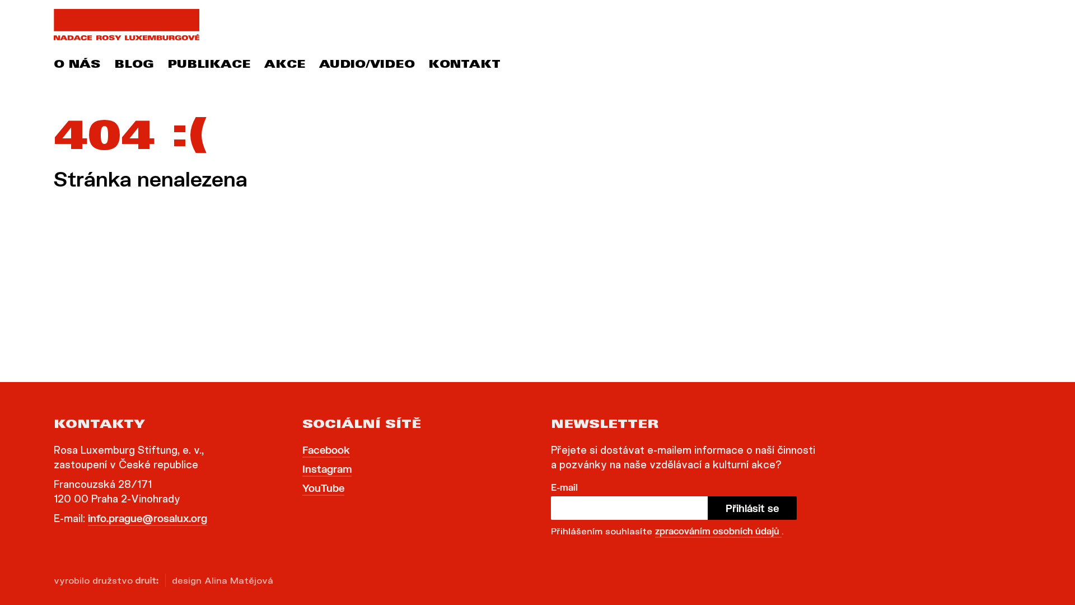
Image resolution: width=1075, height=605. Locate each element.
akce (285, 66)
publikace (209, 66)
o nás (77, 66)
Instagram (327, 469)
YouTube (323, 488)
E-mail (564, 487)
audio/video (367, 66)
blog (134, 66)
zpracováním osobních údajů (718, 530)
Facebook (326, 450)
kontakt (464, 66)
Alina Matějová (238, 580)
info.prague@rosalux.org (147, 518)
